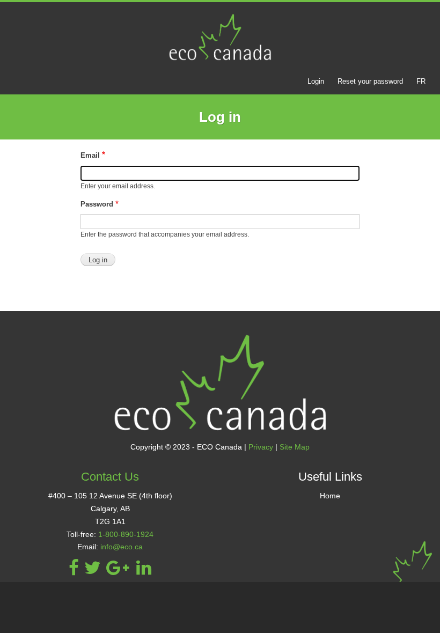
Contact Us (110, 476)
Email (90, 155)
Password (96, 204)
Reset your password (370, 81)
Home (330, 495)
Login (315, 81)
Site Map (295, 447)
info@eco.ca (121, 546)
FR (421, 81)
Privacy (260, 447)
